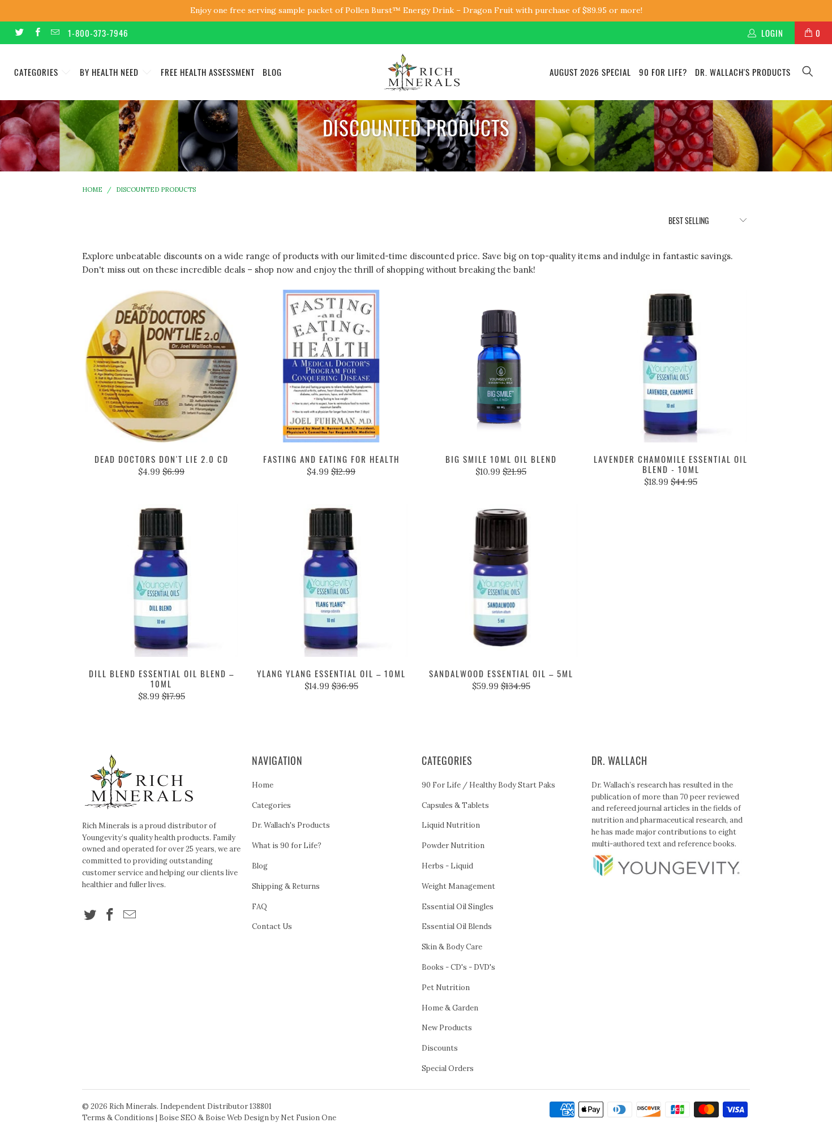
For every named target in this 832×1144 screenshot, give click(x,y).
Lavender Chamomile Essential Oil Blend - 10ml (670, 366)
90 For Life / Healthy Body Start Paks (488, 785)
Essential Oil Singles (458, 906)
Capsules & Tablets (455, 805)
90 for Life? (663, 72)
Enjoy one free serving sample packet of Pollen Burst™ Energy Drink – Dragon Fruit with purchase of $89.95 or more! (416, 10)
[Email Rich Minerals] (54, 32)
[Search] (808, 72)
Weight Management (458, 886)
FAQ (259, 906)
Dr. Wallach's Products (743, 72)
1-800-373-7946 (98, 33)
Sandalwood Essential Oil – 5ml (501, 580)
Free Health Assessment (208, 72)
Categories (37, 72)
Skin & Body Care (452, 947)
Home (262, 785)
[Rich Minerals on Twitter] (19, 32)
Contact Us (272, 926)
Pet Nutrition (446, 987)
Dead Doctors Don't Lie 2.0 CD (161, 366)
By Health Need (110, 72)
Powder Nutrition (453, 845)
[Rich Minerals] (421, 67)
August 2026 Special (590, 72)
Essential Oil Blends (457, 926)
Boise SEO (177, 1118)
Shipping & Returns (286, 886)
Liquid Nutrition (451, 825)
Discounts (440, 1048)
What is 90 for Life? (286, 845)
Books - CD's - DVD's (458, 967)
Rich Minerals (133, 1106)
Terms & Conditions (118, 1118)
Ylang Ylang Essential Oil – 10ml (331, 580)
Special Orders (448, 1068)
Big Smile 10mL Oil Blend (501, 366)
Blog (272, 72)
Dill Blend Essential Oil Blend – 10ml (161, 580)
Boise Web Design (237, 1118)
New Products (447, 1028)
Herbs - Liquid (447, 866)
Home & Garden (450, 1008)
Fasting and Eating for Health (331, 366)
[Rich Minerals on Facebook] (36, 32)
